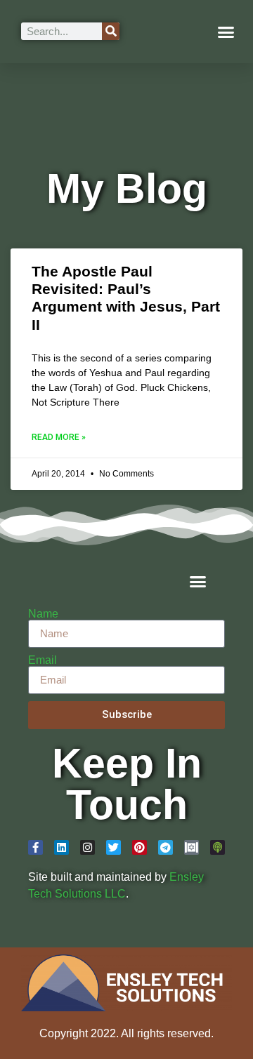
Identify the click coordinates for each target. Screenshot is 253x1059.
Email (42, 660)
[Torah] (191, 847)
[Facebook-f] (35, 847)
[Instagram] (87, 847)
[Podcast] (217, 847)
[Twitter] (113, 847)
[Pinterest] (139, 847)
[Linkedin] (61, 847)
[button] (226, 31)
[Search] (110, 31)
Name (43, 614)
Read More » (59, 437)
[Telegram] (165, 847)
